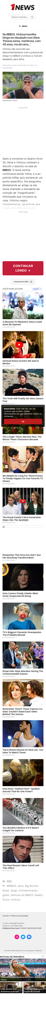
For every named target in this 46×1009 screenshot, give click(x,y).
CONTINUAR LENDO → (23, 268)
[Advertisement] (23, 131)
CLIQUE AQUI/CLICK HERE (31, 928)
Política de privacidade (19, 916)
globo (6, 895)
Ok (23, 421)
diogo (14, 890)
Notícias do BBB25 (22, 895)
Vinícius (15, 899)
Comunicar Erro (21, 282)
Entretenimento (28, 890)
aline (21, 885)
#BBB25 (11, 885)
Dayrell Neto (7, 68)
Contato (6, 916)
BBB (9, 881)
